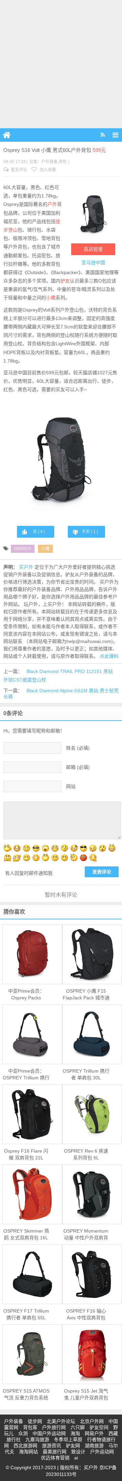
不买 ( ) (90, 531)
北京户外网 (92, 1421)
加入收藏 (47, 169)
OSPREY (22, 548)
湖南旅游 (94, 1445)
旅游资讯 (51, 1445)
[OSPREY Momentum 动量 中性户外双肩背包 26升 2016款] (92, 1194)
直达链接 (93, 249)
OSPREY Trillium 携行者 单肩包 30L (86, 1074)
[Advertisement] (61, 64)
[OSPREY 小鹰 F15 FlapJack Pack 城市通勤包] (92, 954)
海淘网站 (28, 1451)
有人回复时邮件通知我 (29, 873)
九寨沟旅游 (37, 1439)
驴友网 (73, 1445)
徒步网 (35, 1421)
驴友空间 (98, 1427)
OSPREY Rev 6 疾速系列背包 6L (86, 1154)
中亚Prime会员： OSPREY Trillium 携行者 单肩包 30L (26, 1074)
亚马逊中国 (93, 262)
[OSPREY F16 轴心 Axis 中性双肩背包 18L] (92, 1274)
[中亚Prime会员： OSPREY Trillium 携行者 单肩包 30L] (32, 1034)
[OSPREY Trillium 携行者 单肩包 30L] (92, 1034)
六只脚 (77, 1427)
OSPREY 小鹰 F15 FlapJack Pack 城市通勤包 (86, 994)
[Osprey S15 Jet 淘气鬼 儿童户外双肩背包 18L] (92, 1354)
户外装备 (49, 161)
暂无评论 (18, 169)
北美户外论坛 (61, 1421)
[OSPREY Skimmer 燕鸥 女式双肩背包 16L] (32, 1194)
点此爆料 (109, 656)
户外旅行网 (54, 1427)
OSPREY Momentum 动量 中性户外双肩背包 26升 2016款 (85, 1234)
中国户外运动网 (49, 1433)
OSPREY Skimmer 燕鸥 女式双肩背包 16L (26, 1234)
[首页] (7, 135)
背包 (63, 161)
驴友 (65, 281)
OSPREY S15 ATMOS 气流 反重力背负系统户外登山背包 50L (26, 1394)
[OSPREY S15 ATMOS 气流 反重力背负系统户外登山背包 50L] (32, 1354)
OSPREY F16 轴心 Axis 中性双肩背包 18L (86, 1314)
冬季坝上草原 (68, 1439)
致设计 (78, 1451)
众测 (23, 1433)
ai (76, 1457)
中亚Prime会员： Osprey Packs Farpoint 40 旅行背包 (26, 994)
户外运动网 (102, 1451)
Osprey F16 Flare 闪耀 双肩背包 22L (26, 1154)
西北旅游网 (25, 1445)
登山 (13, 230)
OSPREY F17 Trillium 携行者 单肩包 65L (26, 1314)
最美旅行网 (54, 1451)
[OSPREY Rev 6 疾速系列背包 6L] (92, 1114)
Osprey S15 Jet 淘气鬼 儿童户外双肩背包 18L (86, 1394)
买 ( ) (39, 531)
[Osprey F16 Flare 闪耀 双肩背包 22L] (32, 1114)
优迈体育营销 (55, 1457)
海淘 (75, 1433)
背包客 (30, 1427)
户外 (52, 204)
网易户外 (94, 1433)
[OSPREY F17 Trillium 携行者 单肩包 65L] (32, 1274)
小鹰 (51, 297)
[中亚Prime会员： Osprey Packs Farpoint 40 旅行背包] (32, 954)
